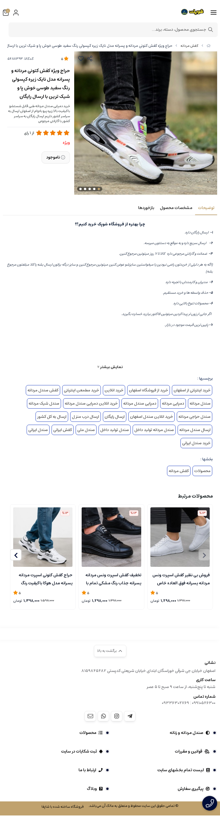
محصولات (202, 470)
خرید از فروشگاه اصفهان (148, 390)
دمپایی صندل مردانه (139, 403)
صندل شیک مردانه (44, 403)
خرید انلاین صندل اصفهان (151, 416)
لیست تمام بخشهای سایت (180, 770)
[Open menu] (213, 12)
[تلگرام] (129, 716)
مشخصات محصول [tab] (176, 207)
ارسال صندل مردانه (195, 429)
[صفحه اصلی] (209, 46)
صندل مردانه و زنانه (186, 733)
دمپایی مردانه (173, 403)
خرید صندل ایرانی (196, 443)
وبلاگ (92, 789)
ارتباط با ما (87, 770)
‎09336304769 (176, 702)
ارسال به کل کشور (51, 416)
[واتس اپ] (103, 716)
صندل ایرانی (38, 429)
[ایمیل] (90, 716)
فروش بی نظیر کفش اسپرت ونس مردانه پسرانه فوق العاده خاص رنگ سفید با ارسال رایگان (181, 578)
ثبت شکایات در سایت (79, 751)
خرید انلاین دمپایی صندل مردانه (91, 403)
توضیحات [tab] (206, 207)
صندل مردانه (200, 403)
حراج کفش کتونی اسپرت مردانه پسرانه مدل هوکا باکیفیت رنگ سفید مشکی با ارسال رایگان (45, 578)
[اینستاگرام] (116, 716)
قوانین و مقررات (188, 751)
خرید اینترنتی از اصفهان (192, 390)
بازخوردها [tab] (146, 207)
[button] (15, 554)
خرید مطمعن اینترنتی (81, 390)
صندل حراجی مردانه (194, 416)
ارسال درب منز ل (85, 416)
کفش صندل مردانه (43, 390)
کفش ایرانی (62, 429)
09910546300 (203, 702)
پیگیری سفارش (190, 789)
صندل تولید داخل (114, 429)
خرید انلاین (114, 390)
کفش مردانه (189, 46)
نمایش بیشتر (111, 367)
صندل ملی (86, 429)
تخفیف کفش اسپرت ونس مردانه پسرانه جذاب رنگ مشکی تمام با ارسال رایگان (113, 578)
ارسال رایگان (115, 416)
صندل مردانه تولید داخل (154, 429)
